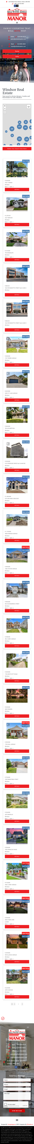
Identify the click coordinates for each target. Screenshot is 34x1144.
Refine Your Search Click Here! (17, 148)
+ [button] (4, 106)
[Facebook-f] (15, 6)
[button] (17, 22)
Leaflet (29, 144)
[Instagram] (17, 6)
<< (12, 1004)
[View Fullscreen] (5, 112)
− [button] (4, 108)
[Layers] (28, 106)
